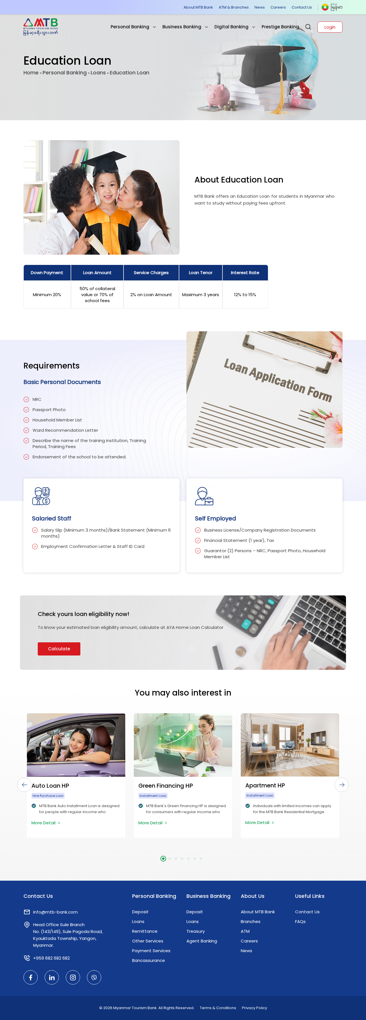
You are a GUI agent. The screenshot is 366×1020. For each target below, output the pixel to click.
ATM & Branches (234, 7)
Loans (98, 72)
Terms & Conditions (218, 1008)
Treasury (195, 931)
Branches (250, 921)
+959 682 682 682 (51, 958)
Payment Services (151, 951)
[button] (163, 858)
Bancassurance (148, 960)
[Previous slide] (24, 785)
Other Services (147, 941)
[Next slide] (342, 785)
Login (330, 27)
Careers (278, 7)
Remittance (145, 931)
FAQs (300, 921)
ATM (245, 931)
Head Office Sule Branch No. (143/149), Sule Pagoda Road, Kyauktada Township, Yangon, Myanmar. (68, 935)
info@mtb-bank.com (55, 912)
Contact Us (302, 7)
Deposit (140, 912)
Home (31, 72)
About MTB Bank (198, 7)
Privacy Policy (254, 1008)
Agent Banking (201, 941)
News (259, 7)
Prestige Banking (280, 27)
